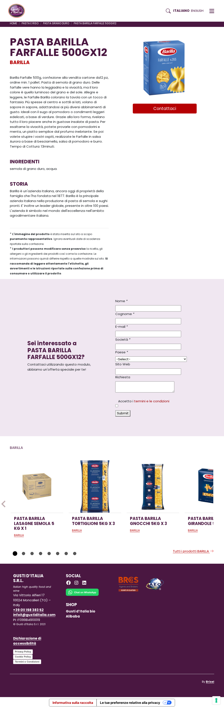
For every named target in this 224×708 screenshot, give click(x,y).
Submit (123, 413)
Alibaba (73, 616)
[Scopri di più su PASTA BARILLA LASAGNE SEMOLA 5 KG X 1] (37, 486)
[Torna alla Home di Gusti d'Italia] (18, 11)
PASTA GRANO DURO (56, 23)
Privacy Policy (23, 651)
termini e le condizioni (151, 401)
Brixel (210, 682)
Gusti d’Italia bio (80, 611)
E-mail (121, 326)
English (197, 10)
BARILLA (20, 62)
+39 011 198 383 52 (28, 610)
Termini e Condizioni (27, 661)
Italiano (181, 10)
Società (122, 339)
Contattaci (164, 109)
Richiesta (122, 377)
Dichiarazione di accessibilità (27, 641)
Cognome (124, 314)
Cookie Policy (23, 656)
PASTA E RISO (30, 23)
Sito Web (122, 364)
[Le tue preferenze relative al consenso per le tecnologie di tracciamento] (216, 700)
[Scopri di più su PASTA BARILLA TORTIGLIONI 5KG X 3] (95, 486)
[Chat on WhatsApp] (82, 595)
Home (13, 23)
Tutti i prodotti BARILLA (191, 551)
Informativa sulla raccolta (72, 703)
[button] (212, 11)
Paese (121, 352)
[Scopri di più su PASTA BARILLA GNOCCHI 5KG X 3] (153, 486)
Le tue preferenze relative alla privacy (130, 703)
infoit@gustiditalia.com (34, 614)
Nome (121, 301)
